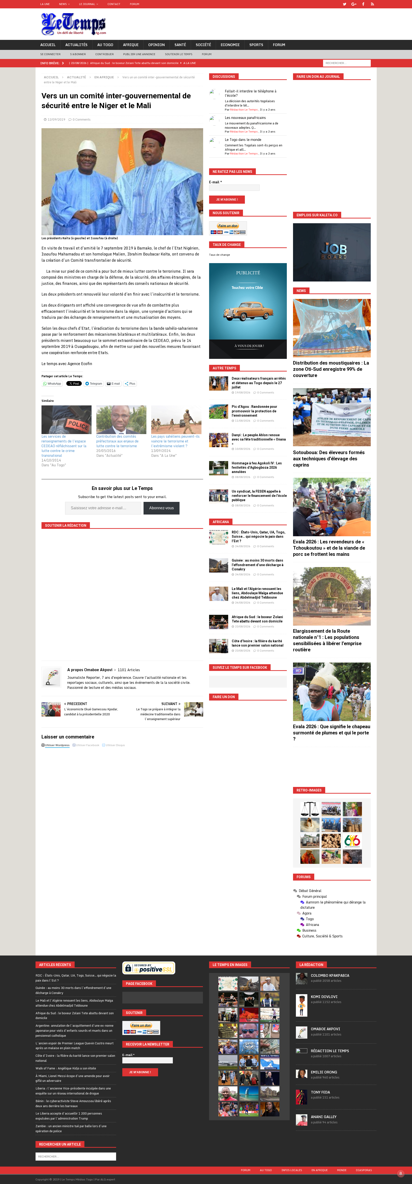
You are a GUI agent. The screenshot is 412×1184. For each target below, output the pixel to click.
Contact (114, 4)
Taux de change (219, 255)
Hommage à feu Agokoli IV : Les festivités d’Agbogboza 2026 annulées (257, 467)
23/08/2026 (242, 626)
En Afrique (320, 1170)
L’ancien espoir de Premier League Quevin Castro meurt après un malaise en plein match (74, 1046)
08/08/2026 (242, 477)
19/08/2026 (242, 392)
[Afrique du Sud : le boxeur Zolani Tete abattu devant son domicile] (218, 622)
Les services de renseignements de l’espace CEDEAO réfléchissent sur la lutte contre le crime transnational (63, 446)
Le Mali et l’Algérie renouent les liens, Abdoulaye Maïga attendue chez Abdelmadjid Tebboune (257, 593)
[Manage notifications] (401, 1173)
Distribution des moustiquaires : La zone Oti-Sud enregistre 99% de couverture (331, 369)
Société (203, 45)
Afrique (131, 45)
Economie (230, 45)
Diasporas (364, 1170)
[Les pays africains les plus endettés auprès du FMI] (248, 1046)
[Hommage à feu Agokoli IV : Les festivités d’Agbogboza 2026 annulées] (218, 468)
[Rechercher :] (347, 62)
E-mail (215, 182)
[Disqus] (122, 816)
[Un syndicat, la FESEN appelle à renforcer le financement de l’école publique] (218, 496)
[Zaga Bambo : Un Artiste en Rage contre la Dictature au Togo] (309, 857)
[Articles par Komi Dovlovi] (301, 1014)
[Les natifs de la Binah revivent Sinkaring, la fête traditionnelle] (331, 857)
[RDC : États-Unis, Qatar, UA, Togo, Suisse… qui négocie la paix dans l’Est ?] (218, 537)
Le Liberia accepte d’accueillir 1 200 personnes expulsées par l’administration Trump (69, 1116)
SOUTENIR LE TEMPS (178, 54)
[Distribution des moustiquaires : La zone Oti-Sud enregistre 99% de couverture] (332, 328)
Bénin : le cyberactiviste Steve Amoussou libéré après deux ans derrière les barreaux (73, 1103)
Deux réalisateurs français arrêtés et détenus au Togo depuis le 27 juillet (259, 383)
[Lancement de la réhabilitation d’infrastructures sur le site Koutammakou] (352, 825)
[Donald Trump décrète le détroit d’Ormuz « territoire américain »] (269, 1062)
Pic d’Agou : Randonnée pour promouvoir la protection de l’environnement (254, 411)
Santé (180, 45)
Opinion (156, 45)
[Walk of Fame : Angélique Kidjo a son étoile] (248, 1015)
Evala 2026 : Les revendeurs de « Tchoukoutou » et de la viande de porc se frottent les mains (329, 548)
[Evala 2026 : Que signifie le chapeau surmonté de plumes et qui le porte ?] (332, 692)
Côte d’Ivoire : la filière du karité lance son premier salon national (75, 1058)
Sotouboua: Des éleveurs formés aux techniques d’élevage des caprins (329, 459)
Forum (134, 4)
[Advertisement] (332, 767)
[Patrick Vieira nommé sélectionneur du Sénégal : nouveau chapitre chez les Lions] (227, 1093)
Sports (256, 45)
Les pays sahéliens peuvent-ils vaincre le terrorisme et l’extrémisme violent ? (175, 441)
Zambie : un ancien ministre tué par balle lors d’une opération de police (71, 1128)
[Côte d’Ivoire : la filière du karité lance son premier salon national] (218, 646)
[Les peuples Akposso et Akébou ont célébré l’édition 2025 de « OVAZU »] (309, 825)
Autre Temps (224, 368)
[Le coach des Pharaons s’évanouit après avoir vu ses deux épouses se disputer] (269, 1078)
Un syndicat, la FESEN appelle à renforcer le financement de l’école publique (259, 495)
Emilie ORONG (324, 1072)
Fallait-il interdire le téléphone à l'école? (250, 93)
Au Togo (105, 45)
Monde (341, 1170)
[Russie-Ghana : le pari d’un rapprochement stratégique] (248, 1078)
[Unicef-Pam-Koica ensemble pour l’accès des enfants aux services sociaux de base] (331, 825)
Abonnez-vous (161, 508)
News (63, 4)
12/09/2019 (56, 119)
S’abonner (78, 54)
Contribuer (104, 54)
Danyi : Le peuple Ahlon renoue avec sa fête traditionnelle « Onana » (259, 439)
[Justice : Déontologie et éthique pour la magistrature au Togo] (309, 809)
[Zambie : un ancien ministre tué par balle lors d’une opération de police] (227, 1046)
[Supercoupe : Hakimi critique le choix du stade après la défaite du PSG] (248, 1109)
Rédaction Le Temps (244, 109)
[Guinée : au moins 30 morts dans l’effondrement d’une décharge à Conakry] (218, 565)
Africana (221, 522)
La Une (45, 4)
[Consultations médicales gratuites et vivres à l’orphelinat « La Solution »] (331, 809)
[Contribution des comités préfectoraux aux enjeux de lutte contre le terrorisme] (121, 419)
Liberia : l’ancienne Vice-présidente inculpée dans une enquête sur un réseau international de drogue (73, 1091)
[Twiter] (344, 4)
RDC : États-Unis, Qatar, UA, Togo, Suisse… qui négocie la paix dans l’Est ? (258, 536)
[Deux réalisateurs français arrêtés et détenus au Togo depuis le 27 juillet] (218, 383)
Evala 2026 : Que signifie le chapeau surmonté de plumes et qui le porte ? (331, 733)
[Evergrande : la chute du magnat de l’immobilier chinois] (248, 1062)
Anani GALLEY (323, 1117)
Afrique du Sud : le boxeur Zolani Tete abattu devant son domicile (75, 1015)
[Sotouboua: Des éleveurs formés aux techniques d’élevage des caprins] (332, 417)
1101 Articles (129, 670)
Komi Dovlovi (324, 996)
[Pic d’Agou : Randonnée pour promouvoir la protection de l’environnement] (218, 411)
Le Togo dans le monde (243, 139)
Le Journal (87, 4)
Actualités (76, 45)
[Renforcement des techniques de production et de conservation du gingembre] (331, 841)
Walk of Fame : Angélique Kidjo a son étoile (66, 1068)
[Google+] (354, 4)
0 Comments (82, 119)
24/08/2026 (242, 546)
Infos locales (291, 1170)
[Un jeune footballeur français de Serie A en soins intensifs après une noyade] (227, 1109)
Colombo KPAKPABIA (330, 975)
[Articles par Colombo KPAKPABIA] (301, 981)
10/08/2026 (242, 449)
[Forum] (372, 4)
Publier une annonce (139, 54)
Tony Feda (320, 1092)
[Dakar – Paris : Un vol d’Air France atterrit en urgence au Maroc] (227, 1062)
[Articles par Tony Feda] (301, 1101)
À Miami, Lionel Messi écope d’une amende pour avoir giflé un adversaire (73, 1078)
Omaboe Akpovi (325, 1029)
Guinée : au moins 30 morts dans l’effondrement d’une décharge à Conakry (257, 564)
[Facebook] (363, 4)
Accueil (48, 45)
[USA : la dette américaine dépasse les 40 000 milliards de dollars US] (269, 1046)
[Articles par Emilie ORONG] (301, 1075)
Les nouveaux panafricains (245, 117)
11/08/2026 (242, 421)
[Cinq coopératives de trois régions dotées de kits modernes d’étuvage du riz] (309, 841)
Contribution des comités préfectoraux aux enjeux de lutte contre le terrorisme (117, 441)
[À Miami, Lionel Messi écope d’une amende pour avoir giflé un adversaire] (269, 1015)
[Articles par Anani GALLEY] (301, 1123)
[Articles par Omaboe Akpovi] (301, 1036)
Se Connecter (50, 54)
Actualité (76, 77)
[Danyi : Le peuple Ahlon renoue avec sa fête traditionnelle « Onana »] (218, 440)
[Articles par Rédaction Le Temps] (301, 1057)
